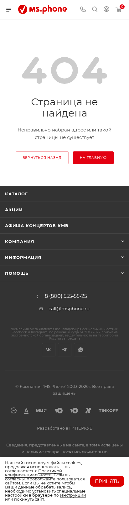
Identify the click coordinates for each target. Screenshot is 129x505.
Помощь (16, 273)
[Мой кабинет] (106, 10)
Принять (107, 481)
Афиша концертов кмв (37, 225)
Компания (19, 241)
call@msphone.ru (69, 309)
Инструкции (73, 495)
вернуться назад (42, 157)
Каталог (16, 193)
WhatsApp (80, 349)
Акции (14, 209)
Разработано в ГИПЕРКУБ (64, 428)
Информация (23, 257)
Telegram (64, 349)
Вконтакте (48, 349)
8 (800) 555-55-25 (66, 296)
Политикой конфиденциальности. (33, 472)
